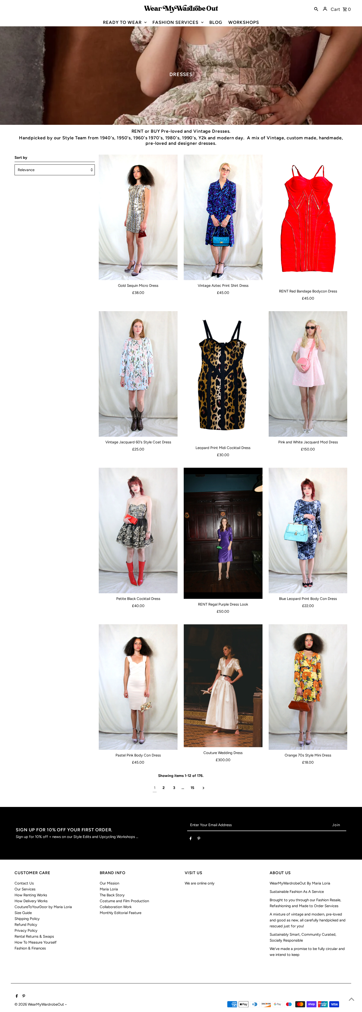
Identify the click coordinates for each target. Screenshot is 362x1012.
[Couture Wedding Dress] (223, 685)
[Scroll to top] (351, 999)
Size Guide (23, 913)
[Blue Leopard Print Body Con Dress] (308, 530)
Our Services (25, 889)
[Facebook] (191, 839)
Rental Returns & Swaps (34, 936)
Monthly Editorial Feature (120, 913)
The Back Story (112, 895)
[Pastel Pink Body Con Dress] (138, 687)
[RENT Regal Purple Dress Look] (223, 533)
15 (192, 788)
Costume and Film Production (124, 901)
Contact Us (24, 883)
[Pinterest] (198, 839)
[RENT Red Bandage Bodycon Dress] (308, 220)
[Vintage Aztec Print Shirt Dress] (223, 217)
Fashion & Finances (30, 948)
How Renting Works (31, 895)
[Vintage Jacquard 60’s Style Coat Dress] (138, 374)
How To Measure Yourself (36, 942)
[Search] (316, 8)
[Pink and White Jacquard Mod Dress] (308, 374)
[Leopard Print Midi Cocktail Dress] (223, 376)
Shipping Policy (27, 918)
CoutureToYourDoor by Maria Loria (43, 907)
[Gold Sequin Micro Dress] (138, 217)
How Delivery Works (31, 901)
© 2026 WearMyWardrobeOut (40, 1004)
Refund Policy (26, 924)
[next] (203, 788)
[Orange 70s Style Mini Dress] (308, 687)
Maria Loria (109, 889)
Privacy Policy (26, 930)
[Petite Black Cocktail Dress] (138, 530)
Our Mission (109, 883)
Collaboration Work (116, 907)
